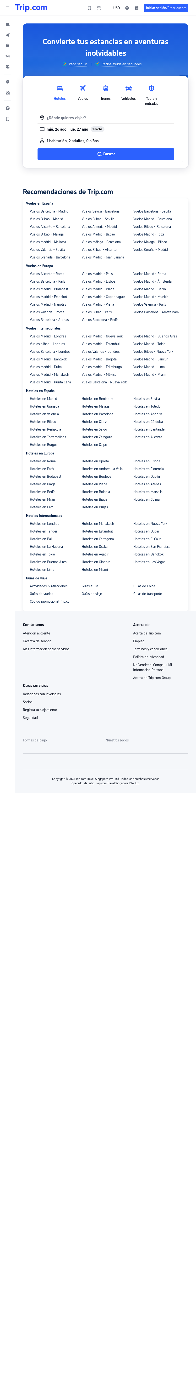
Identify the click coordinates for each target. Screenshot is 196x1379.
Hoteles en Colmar (147, 499)
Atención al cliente (36, 633)
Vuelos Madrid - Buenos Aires (155, 336)
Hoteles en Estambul (97, 531)
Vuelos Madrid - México (99, 374)
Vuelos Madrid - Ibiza (148, 234)
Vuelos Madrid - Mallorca (48, 242)
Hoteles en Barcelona (97, 414)
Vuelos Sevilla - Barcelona (101, 211)
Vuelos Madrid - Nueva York (102, 336)
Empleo (138, 641)
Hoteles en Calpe (94, 445)
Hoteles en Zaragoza (97, 437)
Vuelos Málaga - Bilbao (150, 242)
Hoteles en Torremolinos (48, 437)
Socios (27, 702)
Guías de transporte (147, 594)
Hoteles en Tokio (42, 554)
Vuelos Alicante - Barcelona (50, 227)
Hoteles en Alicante (147, 437)
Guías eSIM (90, 586)
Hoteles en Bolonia (96, 492)
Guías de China (144, 586)
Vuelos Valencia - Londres (101, 351)
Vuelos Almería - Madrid (99, 227)
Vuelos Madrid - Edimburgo (102, 367)
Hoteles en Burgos (43, 445)
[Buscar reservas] (137, 8)
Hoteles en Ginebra (96, 562)
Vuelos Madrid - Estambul (101, 344)
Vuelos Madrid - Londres (48, 336)
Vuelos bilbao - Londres (47, 344)
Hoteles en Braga (94, 499)
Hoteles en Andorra (147, 414)
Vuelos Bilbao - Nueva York (153, 351)
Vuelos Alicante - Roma (47, 274)
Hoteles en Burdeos (96, 476)
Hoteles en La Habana (46, 547)
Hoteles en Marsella (148, 492)
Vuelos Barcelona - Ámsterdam (156, 312)
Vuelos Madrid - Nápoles (48, 304)
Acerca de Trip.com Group (152, 678)
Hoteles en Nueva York (150, 524)
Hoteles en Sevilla (146, 399)
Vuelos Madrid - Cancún (150, 359)
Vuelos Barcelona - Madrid (49, 211)
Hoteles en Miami (95, 570)
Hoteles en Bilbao (43, 422)
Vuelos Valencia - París (149, 304)
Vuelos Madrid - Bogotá (99, 359)
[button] (7, 8)
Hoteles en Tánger (43, 531)
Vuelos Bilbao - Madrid (46, 219)
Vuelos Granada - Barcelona (50, 257)
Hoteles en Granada (44, 406)
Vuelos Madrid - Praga (98, 289)
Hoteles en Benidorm (97, 399)
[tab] (59, 94)
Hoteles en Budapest (45, 476)
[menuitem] (7, 24)
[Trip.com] (31, 8)
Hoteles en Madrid (43, 399)
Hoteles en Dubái (146, 531)
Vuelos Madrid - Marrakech (49, 374)
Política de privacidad (148, 657)
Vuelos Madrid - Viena (98, 304)
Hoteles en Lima (42, 570)
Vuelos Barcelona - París (47, 281)
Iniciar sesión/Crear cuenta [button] (166, 8)
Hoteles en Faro (42, 507)
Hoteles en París (42, 469)
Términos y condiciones (150, 649)
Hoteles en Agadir (95, 554)
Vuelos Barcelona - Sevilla (152, 211)
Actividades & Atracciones (48, 586)
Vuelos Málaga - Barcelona (101, 242)
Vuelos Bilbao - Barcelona (152, 227)
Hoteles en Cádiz (94, 422)
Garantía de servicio (37, 641)
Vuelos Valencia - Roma (47, 312)
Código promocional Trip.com (51, 601)
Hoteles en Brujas (95, 507)
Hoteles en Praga (42, 484)
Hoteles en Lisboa (146, 461)
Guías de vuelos (41, 594)
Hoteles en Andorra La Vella (102, 469)
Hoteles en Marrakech (98, 524)
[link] (89, 8)
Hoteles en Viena (94, 484)
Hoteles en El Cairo (147, 539)
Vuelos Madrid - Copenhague (103, 297)
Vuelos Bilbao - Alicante (99, 250)
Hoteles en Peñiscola (45, 429)
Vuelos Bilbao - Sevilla (98, 219)
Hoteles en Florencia (148, 469)
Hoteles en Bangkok (148, 554)
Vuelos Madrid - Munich (150, 297)
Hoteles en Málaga (95, 406)
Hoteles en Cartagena (98, 539)
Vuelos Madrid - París (97, 274)
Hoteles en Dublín (146, 476)
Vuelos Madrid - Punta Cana (50, 382)
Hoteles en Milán (42, 499)
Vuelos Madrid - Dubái (46, 367)
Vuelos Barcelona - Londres (50, 351)
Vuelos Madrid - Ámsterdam (153, 281)
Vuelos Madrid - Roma (149, 274)
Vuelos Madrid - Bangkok (48, 359)
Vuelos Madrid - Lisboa (98, 281)
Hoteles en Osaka (95, 547)
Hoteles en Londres (44, 524)
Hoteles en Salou (94, 429)
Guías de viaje (92, 594)
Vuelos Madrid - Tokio (149, 344)
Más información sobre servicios (46, 649)
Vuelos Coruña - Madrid (150, 250)
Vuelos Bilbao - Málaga (47, 234)
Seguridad (30, 718)
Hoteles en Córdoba (148, 422)
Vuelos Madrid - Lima (149, 367)
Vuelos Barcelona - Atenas (49, 320)
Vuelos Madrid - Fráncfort (48, 297)
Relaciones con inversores (42, 694)
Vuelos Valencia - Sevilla (47, 250)
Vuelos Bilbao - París (97, 312)
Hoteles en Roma (43, 461)
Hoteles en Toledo (147, 406)
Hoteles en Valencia (44, 414)
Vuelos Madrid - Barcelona (152, 219)
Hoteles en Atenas (147, 484)
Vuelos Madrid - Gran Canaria (103, 257)
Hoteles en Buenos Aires (48, 562)
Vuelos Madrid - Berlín (149, 289)
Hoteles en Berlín (42, 492)
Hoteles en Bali (41, 539)
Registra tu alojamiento (40, 710)
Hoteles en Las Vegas (149, 562)
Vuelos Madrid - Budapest (49, 289)
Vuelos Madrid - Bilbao (98, 234)
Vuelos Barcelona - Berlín (100, 320)
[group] (74, 64)
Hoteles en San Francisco (151, 547)
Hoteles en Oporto (95, 461)
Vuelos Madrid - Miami (149, 374)
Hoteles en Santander (149, 429)
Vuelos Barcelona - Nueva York (104, 382)
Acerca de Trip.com (147, 633)
